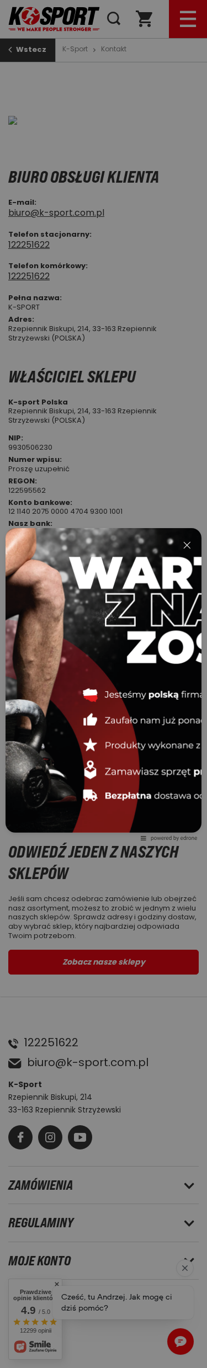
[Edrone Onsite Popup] (103, 684)
